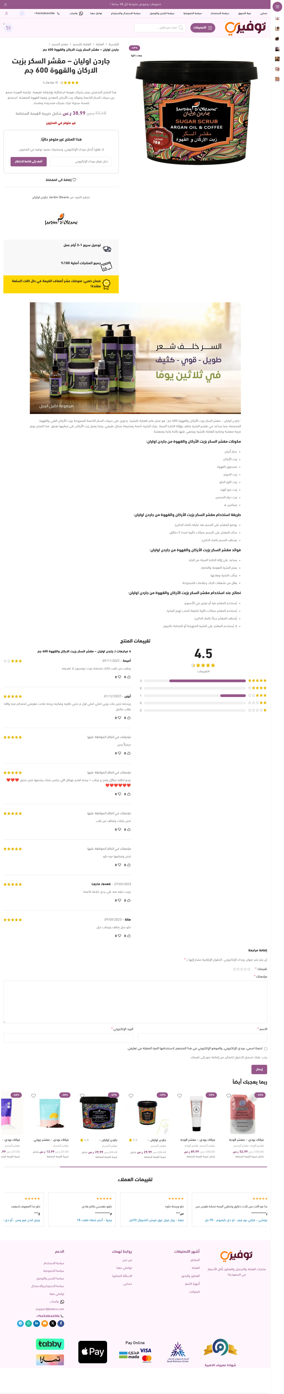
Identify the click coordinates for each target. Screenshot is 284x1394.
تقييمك (261, 969)
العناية (100, 44)
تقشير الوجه (257, 1146)
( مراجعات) (50, 82)
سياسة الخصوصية (53, 1271)
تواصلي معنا (124, 1268)
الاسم (262, 1029)
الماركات (194, 1292)
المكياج (195, 1260)
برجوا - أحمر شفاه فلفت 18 (135, 1220)
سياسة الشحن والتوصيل (50, 1278)
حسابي (127, 1284)
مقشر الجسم (60, 44)
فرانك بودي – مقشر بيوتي (51, 1140)
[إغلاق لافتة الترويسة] (5, 4)
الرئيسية (114, 44)
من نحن (127, 1260)
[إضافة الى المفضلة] (228, 1096)
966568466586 (49, 1316)
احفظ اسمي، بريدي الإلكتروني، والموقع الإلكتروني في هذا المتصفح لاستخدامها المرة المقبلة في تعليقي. (194, 1048)
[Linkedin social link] (36, 1323)
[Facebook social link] (60, 1323)
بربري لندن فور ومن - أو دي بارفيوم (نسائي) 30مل (49, 1220)
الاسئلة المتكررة (122, 1276)
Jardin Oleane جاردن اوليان (50, 197)
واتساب (54, 1301)
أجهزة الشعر (192, 1284)
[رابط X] (52, 1323)
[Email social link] (44, 1323)
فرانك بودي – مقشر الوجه (197, 1140)
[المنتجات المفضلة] (22, 13)
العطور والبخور (190, 1276)
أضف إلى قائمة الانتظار (28, 161)
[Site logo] (245, 27)
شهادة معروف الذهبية (220, 1365)
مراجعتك (260, 976)
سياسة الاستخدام (54, 1263)
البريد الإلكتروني (122, 1029)
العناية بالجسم (82, 44)
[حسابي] (6, 13)
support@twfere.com (50, 1309)
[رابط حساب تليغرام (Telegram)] (20, 1323)
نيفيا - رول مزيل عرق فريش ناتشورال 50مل (198, 1220)
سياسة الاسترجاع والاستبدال (47, 1286)
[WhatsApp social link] (28, 1323)
